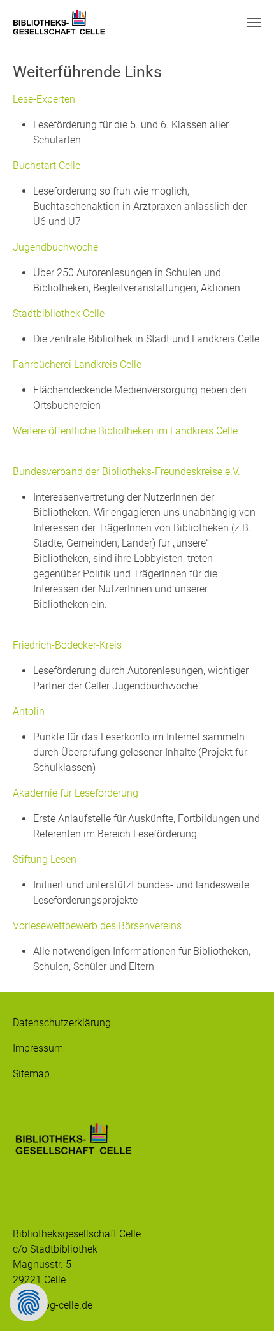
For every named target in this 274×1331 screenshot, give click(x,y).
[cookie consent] (28, 1302)
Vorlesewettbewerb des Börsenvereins (97, 926)
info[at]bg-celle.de (52, 1305)
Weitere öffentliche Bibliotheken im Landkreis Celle (125, 431)
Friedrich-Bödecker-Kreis (67, 645)
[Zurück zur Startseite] (59, 22)
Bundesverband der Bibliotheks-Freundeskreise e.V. (126, 472)
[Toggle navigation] (254, 22)
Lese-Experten (44, 99)
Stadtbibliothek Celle (59, 313)
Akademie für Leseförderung (75, 793)
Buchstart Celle (46, 165)
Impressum (38, 1048)
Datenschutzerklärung (62, 1023)
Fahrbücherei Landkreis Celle (77, 364)
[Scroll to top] (246, 1303)
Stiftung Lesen (44, 859)
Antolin (29, 711)
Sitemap (31, 1074)
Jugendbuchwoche (55, 247)
